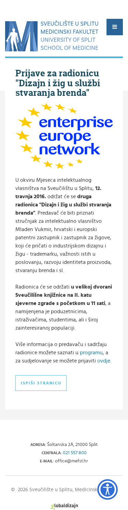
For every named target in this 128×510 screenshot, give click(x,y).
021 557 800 (75, 452)
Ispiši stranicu (41, 383)
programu (91, 352)
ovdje (103, 361)
